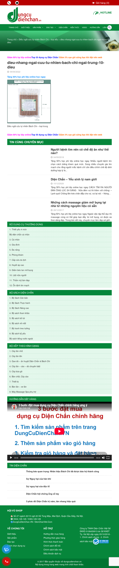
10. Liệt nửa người (17, 275)
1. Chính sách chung (89, 537)
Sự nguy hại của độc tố (38, 486)
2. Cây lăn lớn (15, 356)
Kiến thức (74, 27)
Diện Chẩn (63, 27)
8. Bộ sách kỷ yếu (17, 333)
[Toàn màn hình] (108, 457)
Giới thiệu (25, 27)
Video (84, 27)
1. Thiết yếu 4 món (18, 229)
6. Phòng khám (16, 254)
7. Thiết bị (14, 381)
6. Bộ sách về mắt (17, 323)
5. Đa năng (14, 249)
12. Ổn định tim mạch (19, 285)
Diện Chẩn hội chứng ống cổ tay (42, 493)
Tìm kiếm (109, 27)
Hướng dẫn (95, 27)
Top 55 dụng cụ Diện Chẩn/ (44, 57)
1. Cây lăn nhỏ (16, 351)
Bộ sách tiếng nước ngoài (21, 338)
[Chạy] (11, 457)
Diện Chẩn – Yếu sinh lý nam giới (74, 179)
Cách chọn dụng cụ (16, 545)
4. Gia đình (14, 244)
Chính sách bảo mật (53, 549)
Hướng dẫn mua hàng (54, 533)
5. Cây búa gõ (15, 371)
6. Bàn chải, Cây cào (18, 376)
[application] (59, 431)
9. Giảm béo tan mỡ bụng (21, 270)
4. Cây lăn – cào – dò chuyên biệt (24, 366)
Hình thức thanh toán (53, 541)
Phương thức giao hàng (54, 537)
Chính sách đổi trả (52, 545)
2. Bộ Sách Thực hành (19, 302)
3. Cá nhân (14, 239)
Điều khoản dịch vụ (52, 553)
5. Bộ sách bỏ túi (17, 318)
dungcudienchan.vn (73, 561)
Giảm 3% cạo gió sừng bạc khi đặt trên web (80, 57)
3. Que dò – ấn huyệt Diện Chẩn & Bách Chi (29, 361)
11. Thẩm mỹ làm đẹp (19, 280)
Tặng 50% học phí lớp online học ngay (26, 76)
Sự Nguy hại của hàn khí (38, 478)
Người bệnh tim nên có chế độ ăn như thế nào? (80, 151)
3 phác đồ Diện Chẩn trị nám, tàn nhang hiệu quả (50, 501)
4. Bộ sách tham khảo (19, 313)
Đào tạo (49, 27)
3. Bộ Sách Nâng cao (19, 308)
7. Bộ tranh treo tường (19, 328)
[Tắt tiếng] (103, 457)
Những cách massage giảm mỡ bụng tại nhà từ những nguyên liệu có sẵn (78, 204)
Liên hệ (106, 27)
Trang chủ (13, 27)
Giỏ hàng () (102, 3)
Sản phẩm (37, 27)
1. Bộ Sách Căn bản (18, 297)
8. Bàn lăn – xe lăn (18, 386)
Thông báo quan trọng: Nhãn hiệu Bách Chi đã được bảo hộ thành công (62, 471)
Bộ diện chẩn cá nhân (19, 234)
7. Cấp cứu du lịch (17, 259)
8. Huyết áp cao (16, 265)
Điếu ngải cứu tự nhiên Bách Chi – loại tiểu (38, 39)
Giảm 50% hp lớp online (19, 57)
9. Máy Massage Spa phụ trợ (22, 391)
